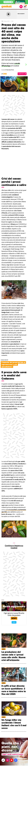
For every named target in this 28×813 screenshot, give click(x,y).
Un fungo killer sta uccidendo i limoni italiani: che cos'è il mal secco (13, 724)
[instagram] (7, 760)
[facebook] (15, 760)
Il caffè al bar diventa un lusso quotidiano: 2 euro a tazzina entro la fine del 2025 (13, 690)
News (2, 600)
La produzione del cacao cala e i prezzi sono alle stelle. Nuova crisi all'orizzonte (13, 656)
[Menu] (21, 6)
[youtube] (11, 760)
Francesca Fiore (10, 69)
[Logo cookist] (6, 6)
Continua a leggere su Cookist (14, 546)
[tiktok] (3, 760)
